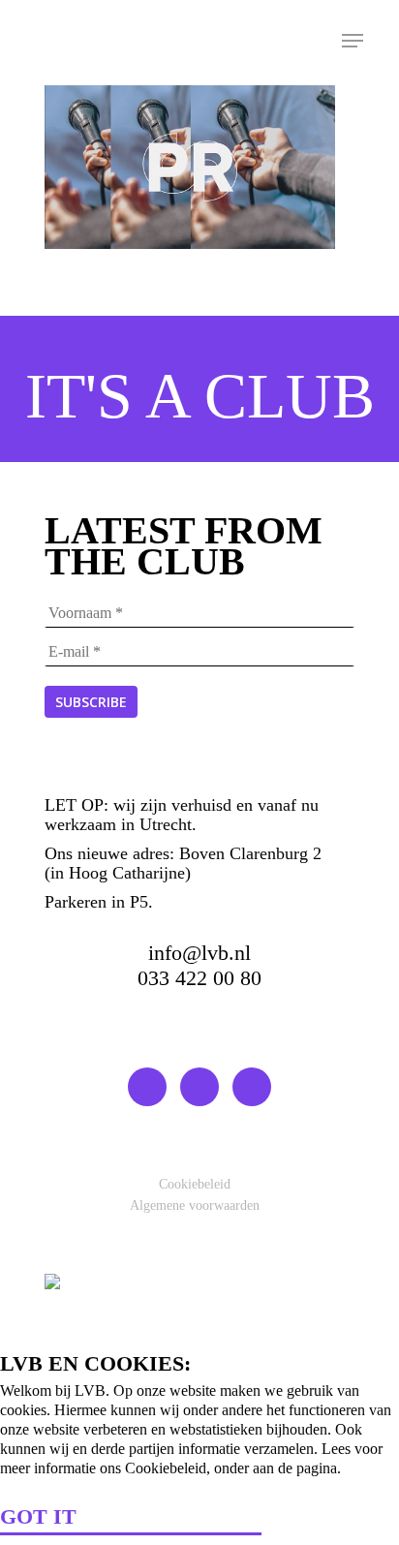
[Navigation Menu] (352, 40)
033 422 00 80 (199, 978)
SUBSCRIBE (91, 702)
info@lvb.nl (199, 953)
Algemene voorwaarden (195, 1205)
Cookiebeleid (194, 1184)
